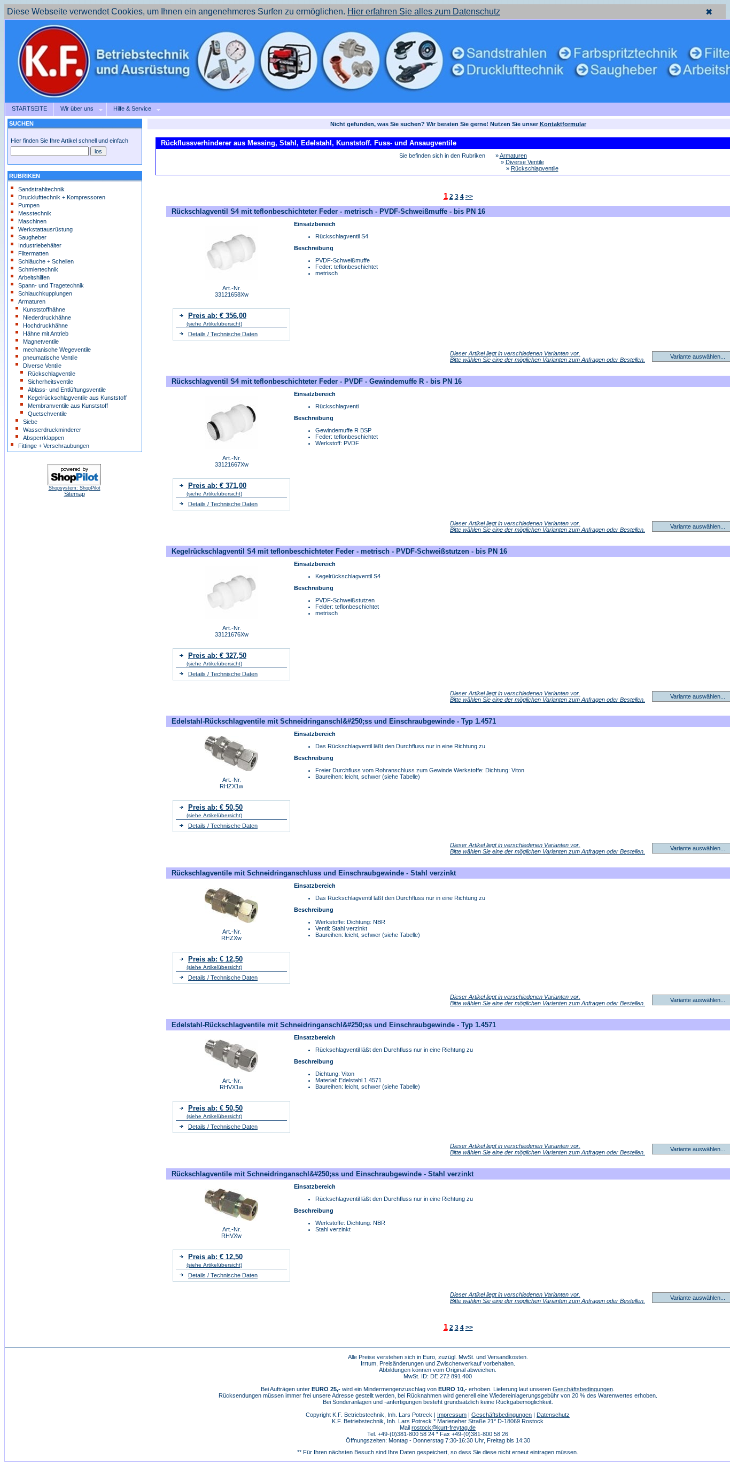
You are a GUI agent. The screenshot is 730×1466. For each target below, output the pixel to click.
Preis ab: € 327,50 (217, 655)
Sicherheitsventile (50, 381)
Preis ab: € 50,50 (215, 807)
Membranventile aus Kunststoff (68, 405)
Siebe (30, 421)
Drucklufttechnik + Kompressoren (61, 197)
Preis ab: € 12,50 (215, 959)
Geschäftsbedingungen (583, 1389)
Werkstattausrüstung (45, 229)
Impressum (452, 1414)
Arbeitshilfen (34, 277)
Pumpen (29, 205)
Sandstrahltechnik (41, 189)
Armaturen (31, 301)
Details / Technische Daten (223, 334)
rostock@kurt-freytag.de (443, 1427)
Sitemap (74, 494)
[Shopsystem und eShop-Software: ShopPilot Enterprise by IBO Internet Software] (74, 483)
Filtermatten (33, 253)
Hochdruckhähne (45, 325)
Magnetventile (41, 341)
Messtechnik (34, 213)
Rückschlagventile (51, 373)
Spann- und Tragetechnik (51, 285)
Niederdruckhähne (47, 317)
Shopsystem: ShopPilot (74, 488)
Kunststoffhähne (44, 309)
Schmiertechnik (38, 269)
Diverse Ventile (42, 365)
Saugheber (32, 237)
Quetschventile (47, 413)
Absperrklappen (43, 438)
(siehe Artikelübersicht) (214, 324)
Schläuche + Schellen (46, 261)
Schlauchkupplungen (45, 293)
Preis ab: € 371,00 (217, 486)
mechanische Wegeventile (57, 349)
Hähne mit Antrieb (45, 333)
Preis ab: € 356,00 (217, 316)
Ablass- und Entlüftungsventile (67, 389)
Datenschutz (553, 1414)
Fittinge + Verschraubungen (53, 446)
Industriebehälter (39, 245)
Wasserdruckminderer (52, 429)
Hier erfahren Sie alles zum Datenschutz (423, 11)
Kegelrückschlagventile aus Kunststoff (77, 397)
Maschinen (32, 221)
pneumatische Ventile (50, 357)
